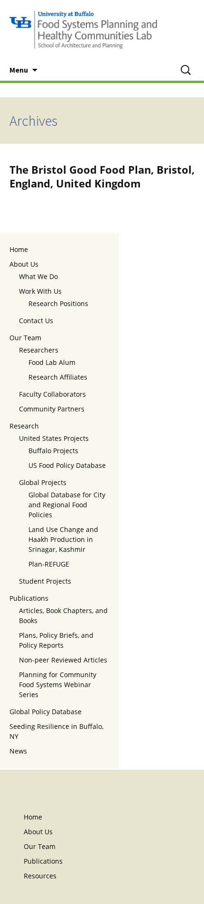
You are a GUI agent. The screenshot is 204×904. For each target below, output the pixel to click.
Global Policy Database (45, 711)
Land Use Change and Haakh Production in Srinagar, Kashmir (63, 539)
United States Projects (54, 438)
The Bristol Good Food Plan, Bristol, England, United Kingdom (102, 176)
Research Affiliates (57, 377)
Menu (18, 70)
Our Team (25, 337)
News (18, 750)
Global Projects (42, 482)
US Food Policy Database (67, 465)
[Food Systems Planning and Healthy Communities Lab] (102, 29)
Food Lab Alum (51, 362)
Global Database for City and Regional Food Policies (66, 504)
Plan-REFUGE (48, 563)
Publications (28, 598)
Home (18, 249)
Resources (40, 875)
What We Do (38, 276)
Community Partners (51, 408)
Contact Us (36, 320)
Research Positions (58, 303)
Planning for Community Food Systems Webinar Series (57, 684)
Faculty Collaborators (52, 394)
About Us (23, 264)
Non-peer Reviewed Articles (63, 659)
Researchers (38, 349)
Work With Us (40, 291)
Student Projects (45, 581)
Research (24, 425)
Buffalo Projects (53, 450)
